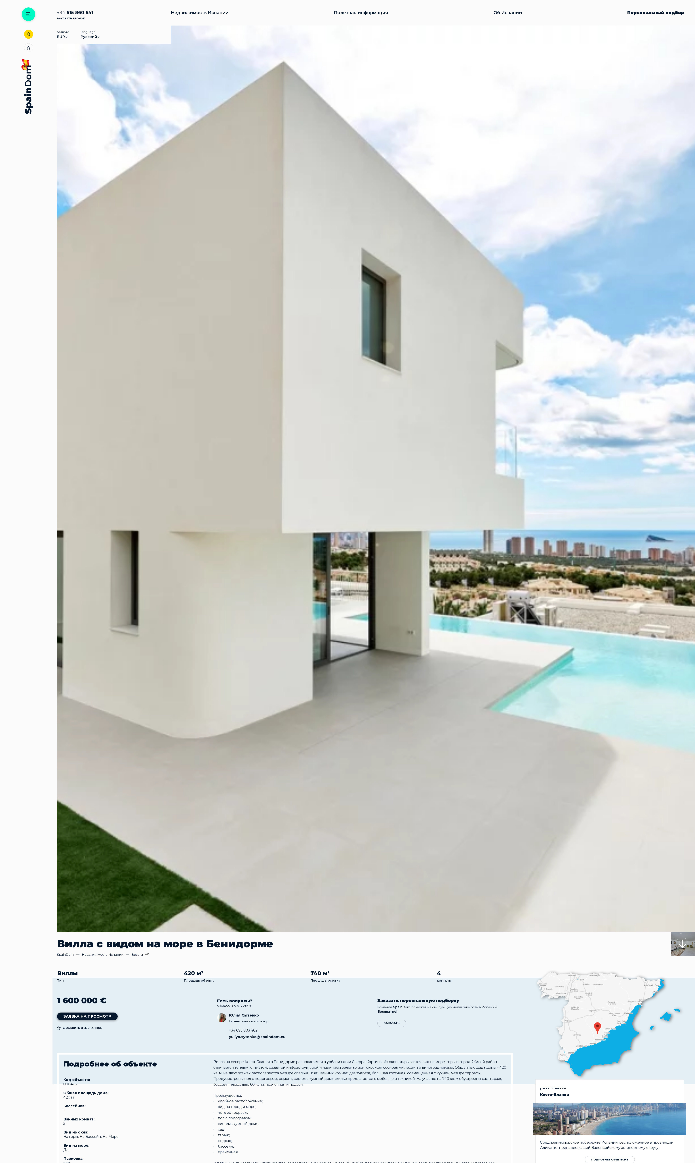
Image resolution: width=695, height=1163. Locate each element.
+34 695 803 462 (243, 1030)
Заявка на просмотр (87, 1016)
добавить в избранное (82, 1028)
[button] (683, 920)
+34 (75, 12)
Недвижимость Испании (200, 12)
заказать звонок (71, 18)
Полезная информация (361, 12)
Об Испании (508, 12)
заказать (392, 1023)
